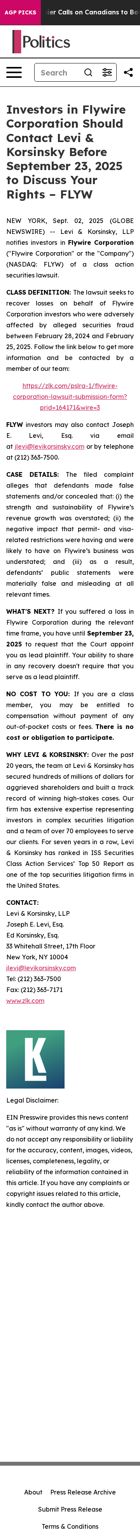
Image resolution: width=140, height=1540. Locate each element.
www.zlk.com (25, 1000)
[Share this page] (128, 72)
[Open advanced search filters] (107, 72)
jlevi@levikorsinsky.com (49, 446)
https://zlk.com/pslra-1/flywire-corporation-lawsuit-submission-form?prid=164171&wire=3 (70, 396)
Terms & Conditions (70, 1526)
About (33, 1492)
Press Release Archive (83, 1492)
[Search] (88, 72)
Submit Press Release (70, 1509)
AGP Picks (20, 12)
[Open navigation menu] (14, 72)
